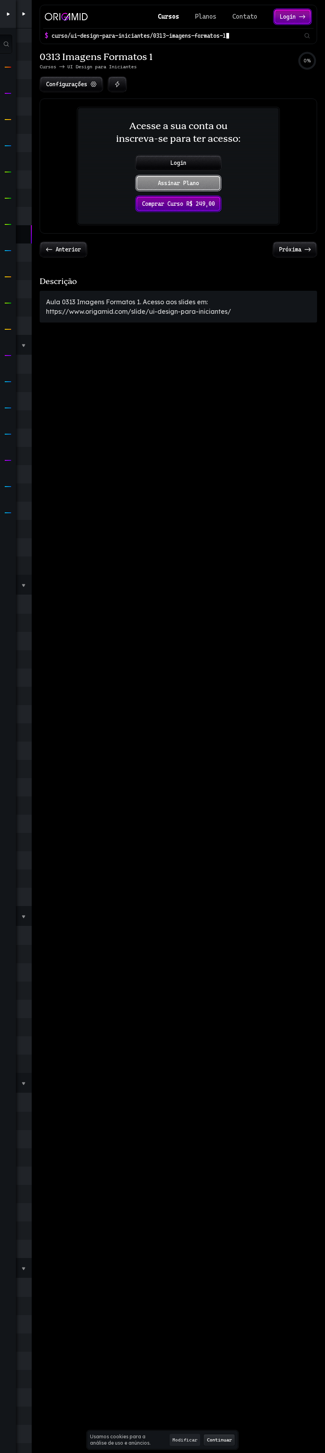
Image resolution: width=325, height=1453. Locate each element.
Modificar (184, 1440)
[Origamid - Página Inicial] (66, 16)
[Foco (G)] (117, 84)
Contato (244, 16)
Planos (205, 16)
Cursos (168, 16)
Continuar (219, 1440)
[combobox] (176, 36)
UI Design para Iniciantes (102, 67)
